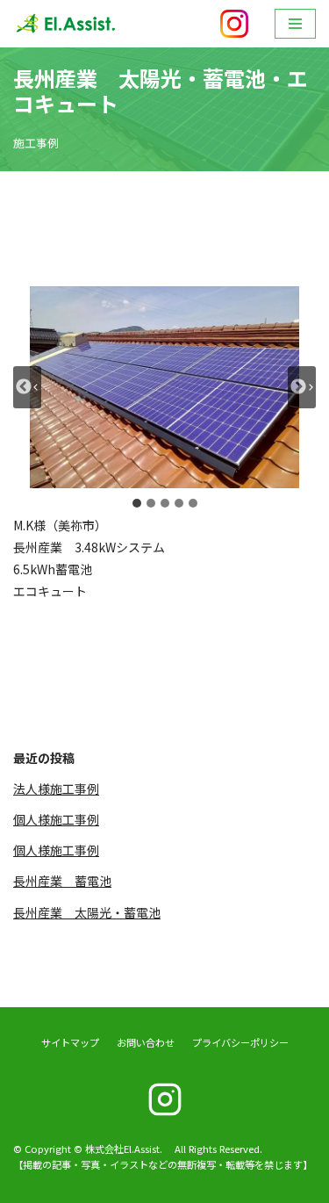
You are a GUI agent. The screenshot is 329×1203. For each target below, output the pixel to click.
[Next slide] (302, 387)
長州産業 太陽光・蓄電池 (87, 912)
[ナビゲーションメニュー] (295, 24)
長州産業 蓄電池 (62, 881)
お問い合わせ (146, 1042)
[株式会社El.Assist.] (65, 23)
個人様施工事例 (56, 819)
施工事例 (36, 142)
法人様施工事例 (56, 788)
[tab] (136, 503)
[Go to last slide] (27, 387)
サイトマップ (70, 1042)
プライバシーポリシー (240, 1042)
